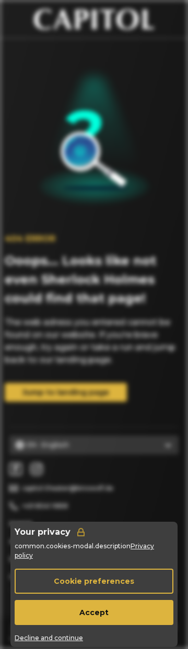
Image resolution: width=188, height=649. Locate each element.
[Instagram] (36, 469)
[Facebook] (15, 469)
